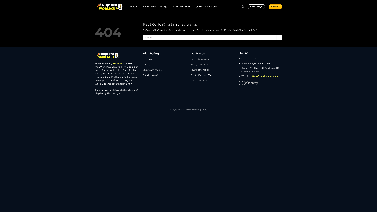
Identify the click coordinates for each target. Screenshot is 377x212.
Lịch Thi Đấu (148, 6)
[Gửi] (279, 37)
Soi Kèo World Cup (206, 6)
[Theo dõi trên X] (241, 83)
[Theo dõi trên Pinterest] (246, 83)
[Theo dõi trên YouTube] (250, 83)
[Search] (243, 7)
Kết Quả (164, 6)
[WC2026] (109, 6)
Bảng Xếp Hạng (182, 6)
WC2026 (133, 6)
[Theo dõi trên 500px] (255, 83)
